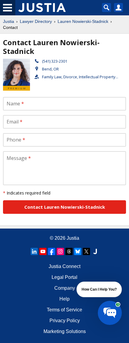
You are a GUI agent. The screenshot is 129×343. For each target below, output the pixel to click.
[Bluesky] (77, 251)
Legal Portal (64, 277)
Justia (8, 21)
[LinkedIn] (34, 251)
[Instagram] (60, 251)
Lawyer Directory (36, 21)
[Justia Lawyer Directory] (95, 251)
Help (64, 298)
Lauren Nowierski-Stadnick (83, 21)
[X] (86, 251)
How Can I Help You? (99, 289)
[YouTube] (42, 251)
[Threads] (69, 251)
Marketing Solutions (65, 331)
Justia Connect (64, 266)
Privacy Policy (65, 320)
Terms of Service (64, 309)
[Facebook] (51, 251)
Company (64, 288)
